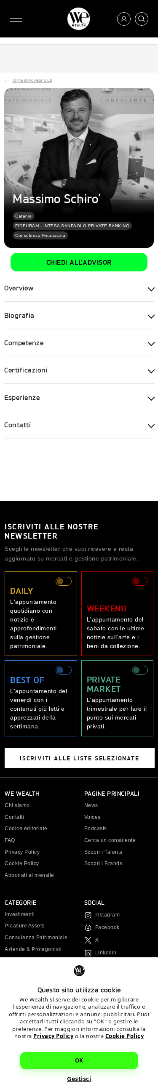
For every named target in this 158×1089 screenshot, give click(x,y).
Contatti (14, 817)
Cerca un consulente (110, 840)
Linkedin (106, 953)
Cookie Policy (124, 1036)
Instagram (107, 915)
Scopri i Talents (103, 852)
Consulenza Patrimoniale (36, 937)
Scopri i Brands (103, 863)
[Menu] (16, 19)
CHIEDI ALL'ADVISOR (79, 262)
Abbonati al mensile (29, 875)
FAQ (10, 840)
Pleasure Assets (25, 926)
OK (79, 1060)
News (91, 805)
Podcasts (95, 828)
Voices (92, 817)
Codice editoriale (26, 828)
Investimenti (20, 914)
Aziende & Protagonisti (33, 949)
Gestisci (79, 1079)
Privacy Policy (53, 1036)
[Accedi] (124, 19)
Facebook (107, 927)
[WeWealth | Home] (78, 18)
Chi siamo (17, 805)
